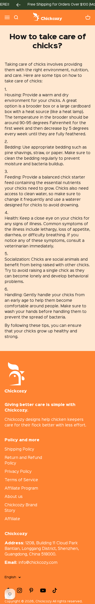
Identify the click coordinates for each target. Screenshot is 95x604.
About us (14, 497)
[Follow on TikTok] (55, 590)
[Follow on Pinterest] (31, 590)
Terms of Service (21, 480)
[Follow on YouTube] (43, 590)
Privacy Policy (18, 472)
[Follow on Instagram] (19, 590)
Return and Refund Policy (23, 460)
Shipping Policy (19, 449)
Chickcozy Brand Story (21, 508)
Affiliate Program (21, 488)
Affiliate (12, 519)
